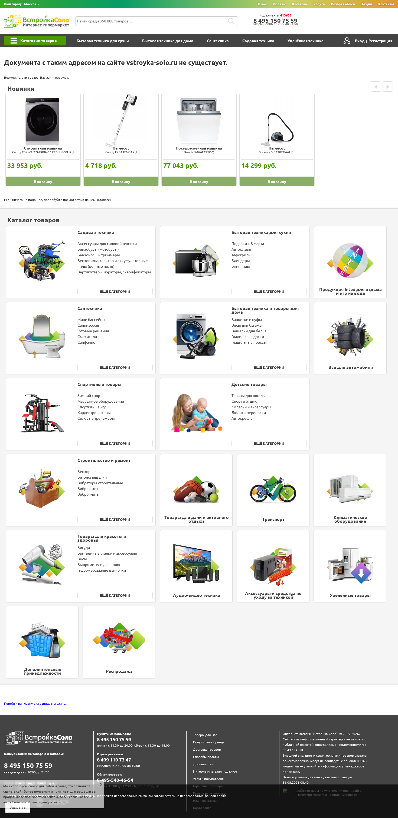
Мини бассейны (91, 319)
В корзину (43, 182)
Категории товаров (38, 40)
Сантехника (218, 41)
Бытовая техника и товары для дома (265, 310)
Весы (82, 559)
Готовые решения (93, 331)
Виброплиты (88, 494)
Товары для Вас (205, 735)
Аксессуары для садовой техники (107, 243)
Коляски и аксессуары (251, 407)
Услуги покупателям (208, 778)
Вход (359, 41)
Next (388, 86)
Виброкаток (88, 488)
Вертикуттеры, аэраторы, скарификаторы (114, 272)
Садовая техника (258, 41)
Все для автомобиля (350, 367)
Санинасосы (88, 325)
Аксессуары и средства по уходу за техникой (273, 595)
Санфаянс (86, 342)
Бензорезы (87, 471)
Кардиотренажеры (94, 412)
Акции (366, 4)
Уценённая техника (306, 41)
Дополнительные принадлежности (42, 671)
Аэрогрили (240, 255)
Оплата (279, 4)
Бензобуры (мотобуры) (98, 249)
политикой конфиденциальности (39, 802)
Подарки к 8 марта (247, 243)
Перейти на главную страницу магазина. (35, 703)
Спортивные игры (93, 407)
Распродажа (119, 671)
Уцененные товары (350, 595)
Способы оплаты (206, 757)
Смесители (87, 337)
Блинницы (240, 266)
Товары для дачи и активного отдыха (196, 519)
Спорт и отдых (244, 401)
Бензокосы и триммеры (98, 255)
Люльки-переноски (248, 412)
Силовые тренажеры (96, 418)
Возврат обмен (343, 4)
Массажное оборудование (100, 401)
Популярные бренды (209, 742)
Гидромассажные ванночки (101, 570)
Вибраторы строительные (100, 483)
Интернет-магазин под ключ (215, 771)
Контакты (386, 4)
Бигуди (83, 547)
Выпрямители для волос (99, 564)
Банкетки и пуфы (246, 319)
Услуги (319, 4)
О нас (262, 4)
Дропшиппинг (204, 764)
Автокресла (241, 418)
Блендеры (240, 261)
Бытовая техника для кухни (103, 41)
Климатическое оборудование (350, 519)
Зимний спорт (89, 395)
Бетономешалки (92, 477)
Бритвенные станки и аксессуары (107, 553)
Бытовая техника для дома (167, 41)
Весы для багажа (246, 325)
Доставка (299, 4)
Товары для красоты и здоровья (101, 538)
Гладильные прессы (249, 342)
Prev (376, 86)
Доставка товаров (207, 749)
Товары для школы (248, 395)
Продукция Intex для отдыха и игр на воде (350, 291)
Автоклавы (241, 249)
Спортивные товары (99, 384)
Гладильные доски (247, 337)
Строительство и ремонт (104, 460)
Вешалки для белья (248, 331)
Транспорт (273, 519)
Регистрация (380, 41)
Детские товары (249, 384)
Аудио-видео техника (196, 595)
